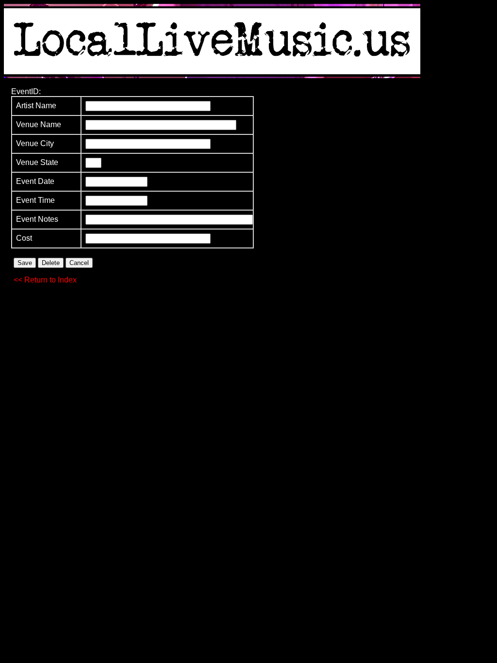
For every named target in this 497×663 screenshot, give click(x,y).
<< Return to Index (45, 280)
